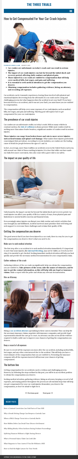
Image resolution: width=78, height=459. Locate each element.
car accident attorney (19, 331)
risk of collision (27, 127)
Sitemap (34, 457)
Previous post (33, 393)
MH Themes (28, 457)
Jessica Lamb (15, 65)
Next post (46, 393)
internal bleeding (35, 251)
